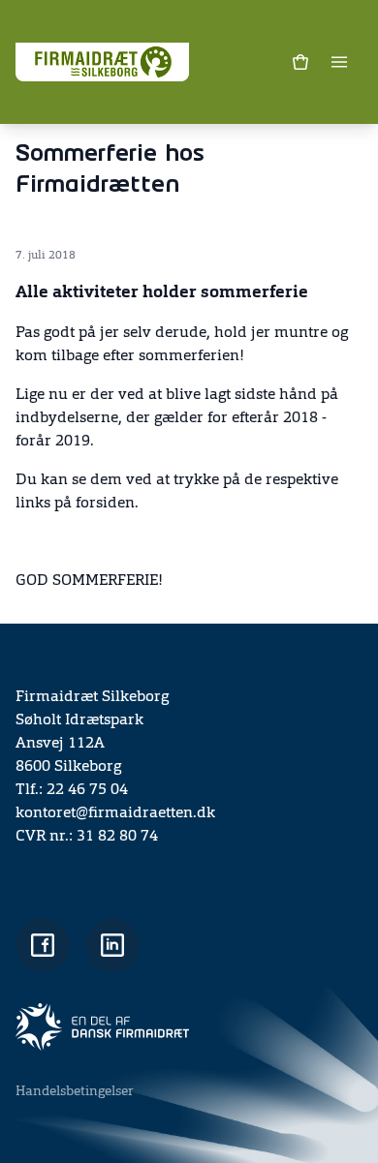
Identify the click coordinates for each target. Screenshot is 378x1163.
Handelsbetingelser (75, 1091)
